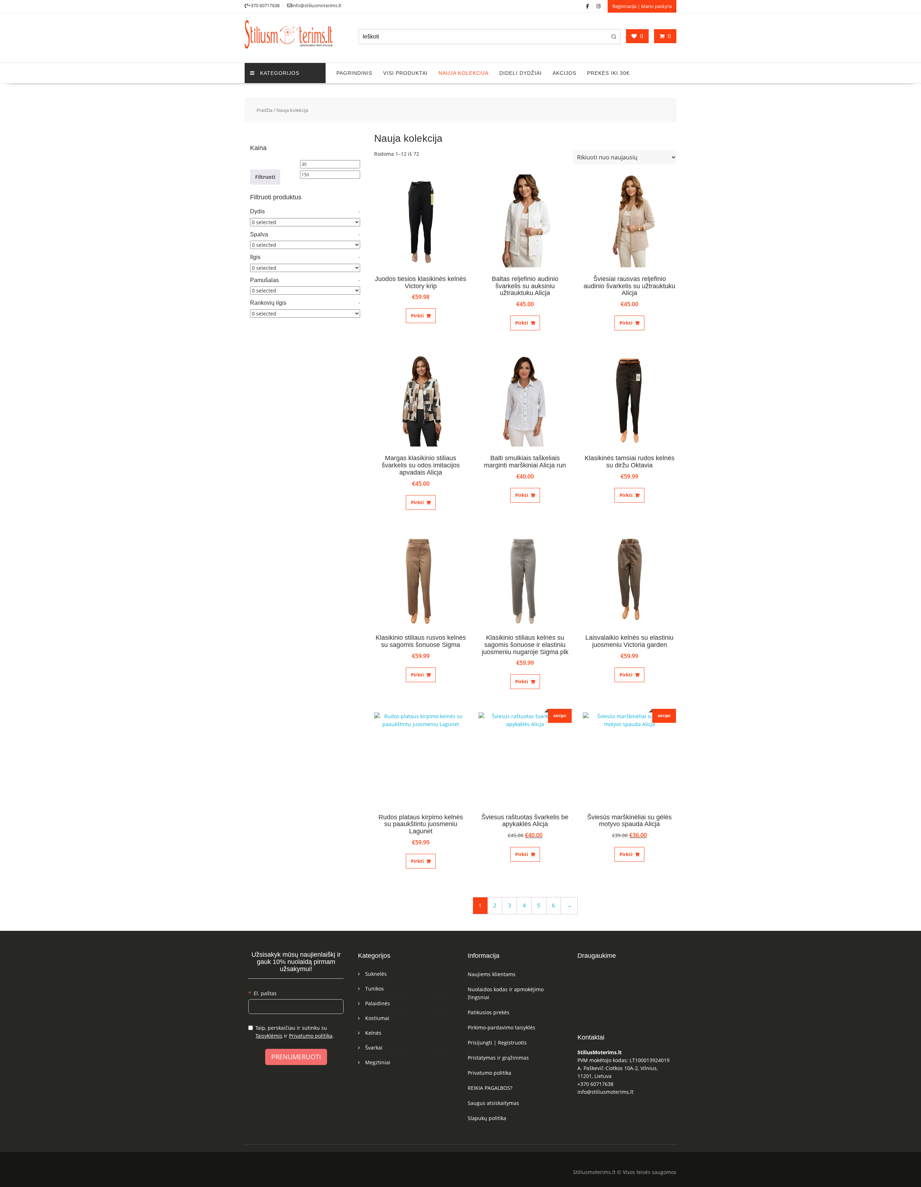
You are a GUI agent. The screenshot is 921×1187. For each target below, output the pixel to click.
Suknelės (376, 973)
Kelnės (373, 1032)
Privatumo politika (310, 1035)
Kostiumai (377, 1018)
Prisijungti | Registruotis (497, 1042)
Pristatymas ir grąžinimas (498, 1057)
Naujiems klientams (492, 974)
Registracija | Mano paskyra (642, 6)
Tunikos (374, 988)
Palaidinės (377, 1003)
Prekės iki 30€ (608, 73)
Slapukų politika (487, 1118)
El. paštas (265, 993)
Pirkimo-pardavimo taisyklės (501, 1027)
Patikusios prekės (488, 1012)
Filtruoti (265, 176)
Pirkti (417, 315)
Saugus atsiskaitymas (493, 1103)
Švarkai (373, 1047)
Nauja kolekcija (464, 73)
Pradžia (264, 110)
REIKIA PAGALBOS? (490, 1087)
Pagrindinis (354, 73)
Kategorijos (279, 73)
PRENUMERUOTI (296, 1056)
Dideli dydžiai (520, 73)
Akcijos (564, 73)
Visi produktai (405, 73)
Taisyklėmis (268, 1035)
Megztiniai (377, 1062)
